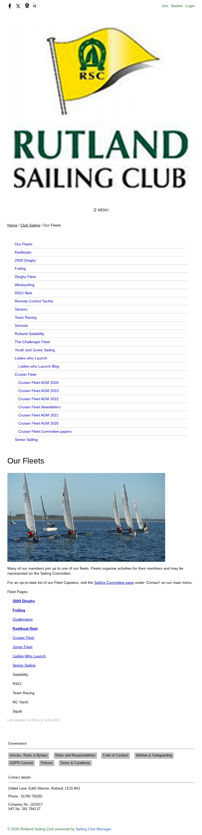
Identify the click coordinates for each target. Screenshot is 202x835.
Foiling (20, 268)
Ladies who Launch (31, 358)
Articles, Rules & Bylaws (29, 755)
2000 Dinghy (25, 260)
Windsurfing (24, 285)
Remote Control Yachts (34, 301)
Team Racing (26, 317)
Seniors (21, 309)
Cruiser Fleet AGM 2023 (38, 391)
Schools (21, 325)
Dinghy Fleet (25, 277)
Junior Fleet (22, 647)
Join (164, 6)
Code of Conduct (115, 755)
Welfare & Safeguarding (154, 755)
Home (12, 225)
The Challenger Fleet (32, 342)
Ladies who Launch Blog (38, 366)
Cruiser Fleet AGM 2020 (38, 423)
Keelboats (23, 252)
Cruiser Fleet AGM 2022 (38, 399)
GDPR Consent (21, 763)
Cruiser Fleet (25, 374)
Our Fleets (23, 244)
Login (190, 6)
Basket (177, 6)
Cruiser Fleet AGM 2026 (38, 382)
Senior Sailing (26, 439)
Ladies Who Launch (29, 656)
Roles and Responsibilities (75, 755)
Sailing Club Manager (94, 829)
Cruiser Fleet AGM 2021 (38, 415)
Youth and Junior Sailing (35, 350)
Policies (47, 763)
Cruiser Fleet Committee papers (45, 431)
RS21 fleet (23, 293)
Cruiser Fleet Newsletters (39, 407)
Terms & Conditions (75, 763)
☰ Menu (101, 210)
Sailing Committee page (114, 582)
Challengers (23, 619)
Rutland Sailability (29, 334)
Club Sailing (30, 225)
